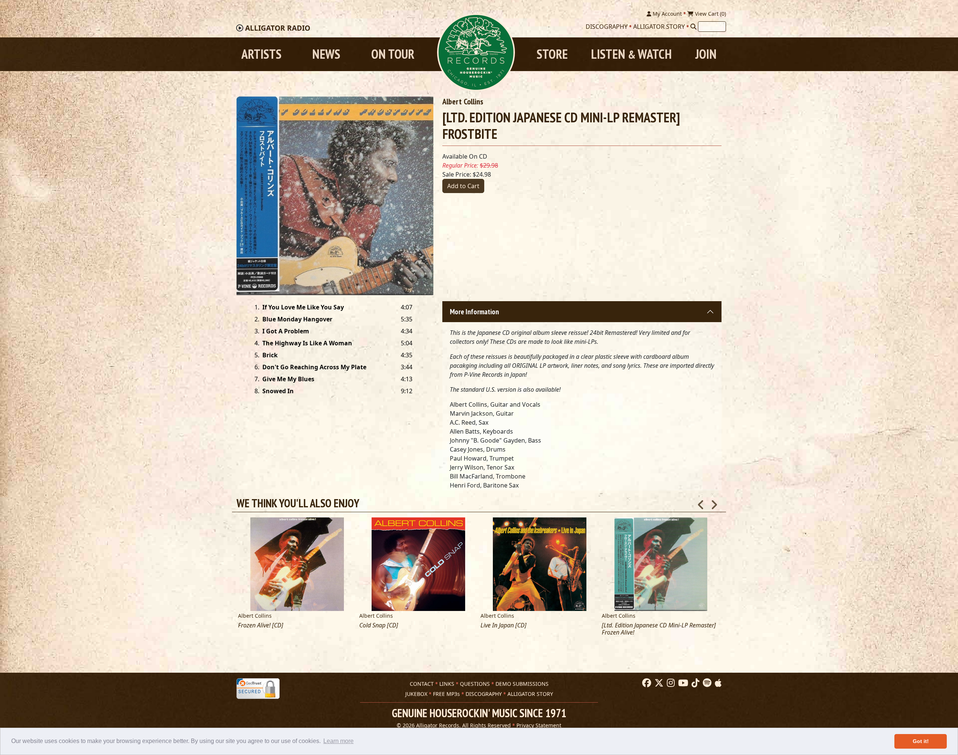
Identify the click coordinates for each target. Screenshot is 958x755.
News (326, 54)
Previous (701, 502)
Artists (261, 54)
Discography (607, 26)
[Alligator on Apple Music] (717, 683)
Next (714, 502)
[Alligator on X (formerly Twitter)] (658, 683)
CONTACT (422, 683)
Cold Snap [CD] (378, 625)
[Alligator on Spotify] (706, 683)
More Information (474, 312)
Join (706, 54)
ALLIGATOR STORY (530, 693)
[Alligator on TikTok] (694, 683)
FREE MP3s (446, 693)
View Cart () (709, 13)
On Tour (392, 54)
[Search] (693, 26)
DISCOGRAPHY (484, 693)
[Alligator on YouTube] (682, 683)
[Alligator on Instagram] (670, 683)
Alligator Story (659, 26)
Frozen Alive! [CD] (260, 625)
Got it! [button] (921, 741)
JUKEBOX (416, 693)
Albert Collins (462, 101)
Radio (277, 28)
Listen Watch (631, 54)
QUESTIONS (475, 683)
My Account (666, 13)
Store (552, 54)
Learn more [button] (338, 741)
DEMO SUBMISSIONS (522, 683)
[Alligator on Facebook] (645, 683)
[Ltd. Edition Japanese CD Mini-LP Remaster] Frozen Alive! (659, 629)
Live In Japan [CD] (503, 625)
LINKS (446, 683)
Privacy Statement (538, 725)
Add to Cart (463, 186)
